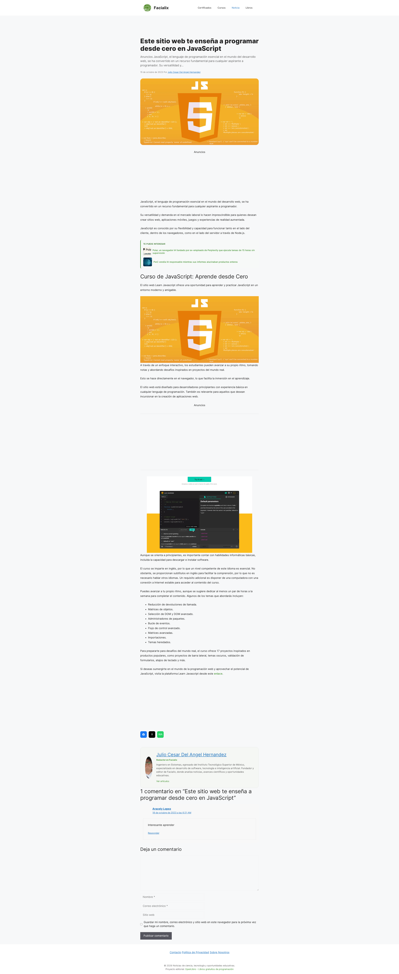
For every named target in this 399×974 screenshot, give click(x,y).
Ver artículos (162, 781)
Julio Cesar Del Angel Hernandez (191, 754)
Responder (153, 833)
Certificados (204, 7)
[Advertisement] (199, 27)
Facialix (161, 7)
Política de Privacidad (195, 952)
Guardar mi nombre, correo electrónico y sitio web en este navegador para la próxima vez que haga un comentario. (200, 924)
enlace (218, 673)
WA (160, 734)
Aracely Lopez (161, 808)
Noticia (235, 7)
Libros (249, 7)
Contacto (175, 952)
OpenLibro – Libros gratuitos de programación (209, 969)
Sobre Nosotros (219, 952)
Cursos (222, 7)
